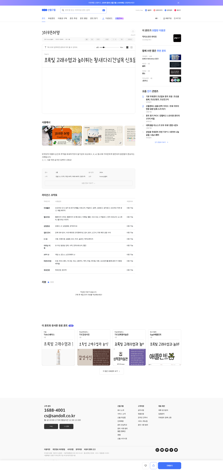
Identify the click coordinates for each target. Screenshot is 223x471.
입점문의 (161, 414)
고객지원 (141, 406)
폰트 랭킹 (83, 18)
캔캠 (119, 435)
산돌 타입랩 (122, 417)
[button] (139, 135)
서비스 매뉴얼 (143, 421)
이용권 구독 (62, 18)
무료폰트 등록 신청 (164, 417)
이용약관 (47, 449)
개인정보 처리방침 (58, 449)
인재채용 (121, 421)
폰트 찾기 (94, 18)
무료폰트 (51, 18)
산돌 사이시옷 (122, 438)
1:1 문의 (66, 426)
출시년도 (91, 172)
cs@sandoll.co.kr (59, 416)
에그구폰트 (153, 332)
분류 (90, 176)
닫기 (178, 3)
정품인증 (141, 414)
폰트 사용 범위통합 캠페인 (123, 430)
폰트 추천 (73, 18)
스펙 (46, 176)
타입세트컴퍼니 (83, 332)
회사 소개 (121, 410)
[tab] (127, 47)
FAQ (51, 426)
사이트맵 (70, 449)
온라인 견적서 (143, 417)
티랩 (45, 332)
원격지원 (79, 449)
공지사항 (141, 410)
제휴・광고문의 (163, 410)
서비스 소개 (122, 414)
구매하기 (170, 465)
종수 (46, 172)
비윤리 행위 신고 (90, 449)
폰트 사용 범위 (143, 425)
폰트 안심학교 (122, 425)
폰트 (43, 18)
